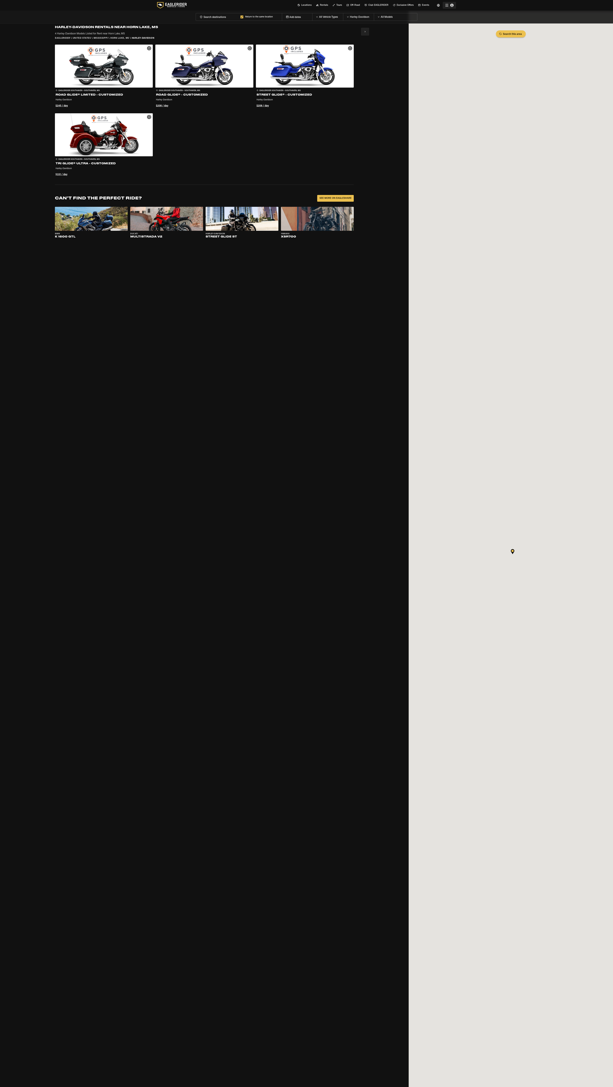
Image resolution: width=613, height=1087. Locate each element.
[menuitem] (304, 5)
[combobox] (217, 17)
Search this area (512, 34)
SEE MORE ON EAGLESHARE (335, 198)
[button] (104, 76)
